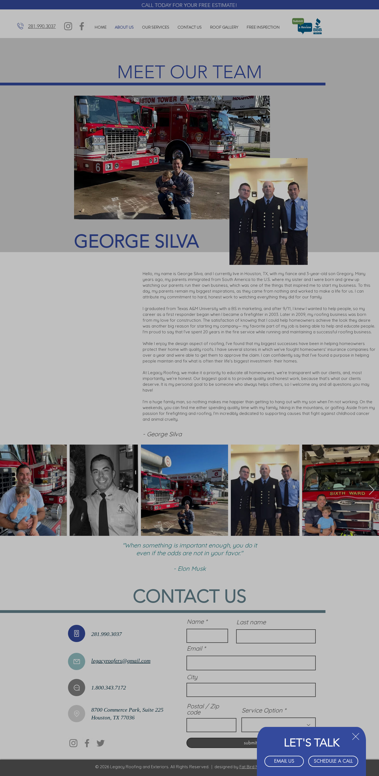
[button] (356, 736)
